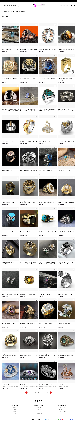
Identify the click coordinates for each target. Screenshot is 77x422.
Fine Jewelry (45, 9)
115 (47, 392)
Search (14, 407)
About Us (14, 411)
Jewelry (39, 9)
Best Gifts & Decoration (20, 11)
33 (43, 392)
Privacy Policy (38, 409)
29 (33, 392)
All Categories (5, 9)
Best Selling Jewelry (32, 9)
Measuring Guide (62, 409)
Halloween (69, 9)
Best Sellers (19, 9)
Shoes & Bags (11, 11)
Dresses (58, 9)
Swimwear (5, 11)
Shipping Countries (62, 411)
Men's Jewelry (52, 9)
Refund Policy (38, 411)
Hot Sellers (25, 9)
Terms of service (38, 413)
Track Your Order (62, 407)
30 (35, 392)
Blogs (15, 413)
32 (40, 392)
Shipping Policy (38, 407)
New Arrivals (12, 9)
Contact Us (15, 409)
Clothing (63, 9)
